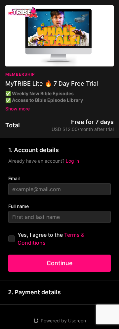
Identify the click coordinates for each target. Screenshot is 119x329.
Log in (72, 161)
